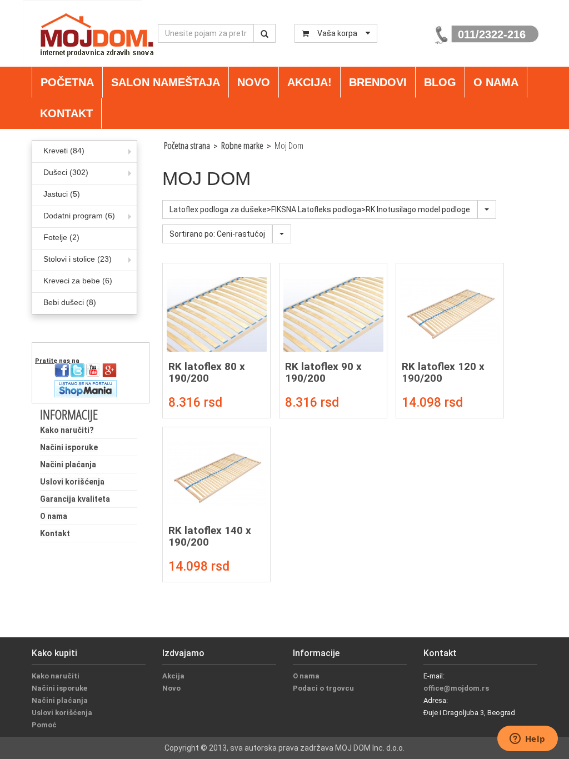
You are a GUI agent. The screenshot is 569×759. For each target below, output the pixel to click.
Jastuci (61, 193)
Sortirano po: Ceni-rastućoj (217, 233)
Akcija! (309, 82)
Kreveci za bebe (77, 280)
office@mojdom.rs (456, 688)
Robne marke (242, 145)
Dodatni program (79, 215)
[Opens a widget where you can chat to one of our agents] (527, 739)
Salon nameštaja (165, 82)
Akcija (173, 676)
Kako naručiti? (67, 430)
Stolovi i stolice (77, 258)
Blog (440, 82)
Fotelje (61, 237)
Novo (253, 82)
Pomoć (44, 725)
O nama (495, 82)
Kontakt (66, 113)
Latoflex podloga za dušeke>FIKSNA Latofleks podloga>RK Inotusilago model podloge (319, 209)
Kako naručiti (55, 676)
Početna (67, 82)
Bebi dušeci (69, 302)
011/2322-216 (492, 34)
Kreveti (63, 150)
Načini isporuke (69, 447)
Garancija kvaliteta (75, 499)
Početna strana (187, 145)
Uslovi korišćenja (72, 481)
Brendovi (378, 82)
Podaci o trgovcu (323, 688)
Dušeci (65, 172)
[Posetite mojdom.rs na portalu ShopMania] (85, 387)
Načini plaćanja (68, 464)
